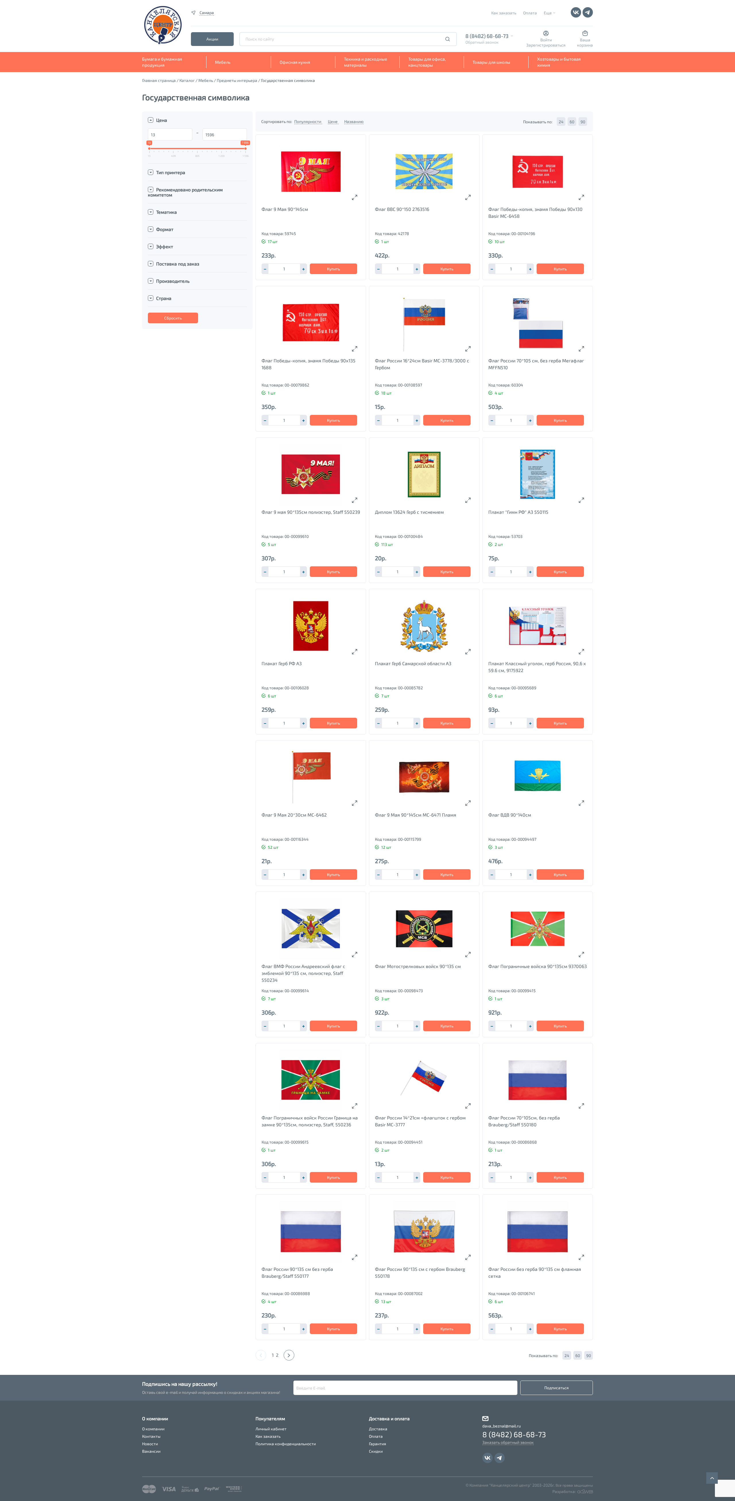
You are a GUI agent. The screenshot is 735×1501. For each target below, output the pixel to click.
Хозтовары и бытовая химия (559, 62)
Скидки (376, 1451)
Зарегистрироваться (546, 45)
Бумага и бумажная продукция (162, 62)
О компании (153, 1428)
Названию (353, 121)
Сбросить (173, 317)
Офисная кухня (295, 62)
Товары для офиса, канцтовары (427, 62)
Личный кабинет (271, 1428)
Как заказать (503, 12)
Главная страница (159, 80)
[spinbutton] (284, 268)
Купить (333, 268)
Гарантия (377, 1443)
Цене (333, 121)
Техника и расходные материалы (365, 62)
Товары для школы (491, 62)
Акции (212, 38)
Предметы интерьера (237, 80)
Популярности (308, 121)
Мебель (223, 62)
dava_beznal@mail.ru (501, 1425)
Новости (150, 1443)
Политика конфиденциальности (286, 1443)
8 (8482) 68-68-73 (486, 36)
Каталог (187, 80)
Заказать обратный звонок (508, 1442)
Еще (548, 12)
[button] (303, 268)
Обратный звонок (482, 42)
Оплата (530, 12)
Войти (546, 39)
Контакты (151, 1436)
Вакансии (151, 1451)
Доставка (378, 1428)
